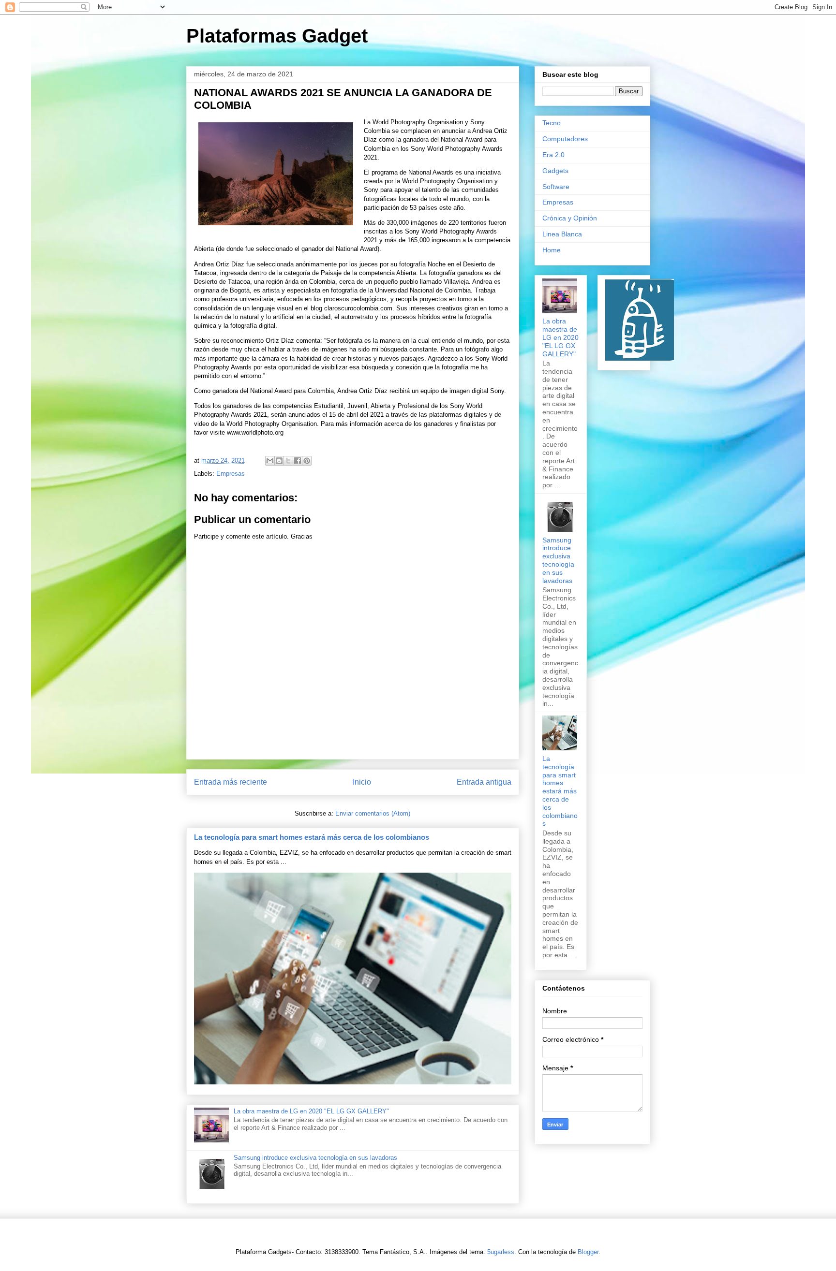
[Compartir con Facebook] (297, 461)
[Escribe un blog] (279, 461)
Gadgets (555, 171)
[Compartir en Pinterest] (307, 461)
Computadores (565, 139)
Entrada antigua (484, 782)
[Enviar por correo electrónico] (270, 461)
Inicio (362, 782)
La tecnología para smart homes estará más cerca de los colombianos (311, 837)
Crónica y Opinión (569, 218)
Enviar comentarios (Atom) (372, 813)
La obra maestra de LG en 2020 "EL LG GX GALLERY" (311, 1111)
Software (555, 186)
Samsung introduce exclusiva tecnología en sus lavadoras (315, 1157)
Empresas (230, 473)
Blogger (588, 1252)
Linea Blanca (562, 234)
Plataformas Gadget (277, 35)
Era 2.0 (553, 155)
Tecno (551, 123)
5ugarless (500, 1252)
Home (551, 250)
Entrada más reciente (230, 782)
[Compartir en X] (288, 461)
